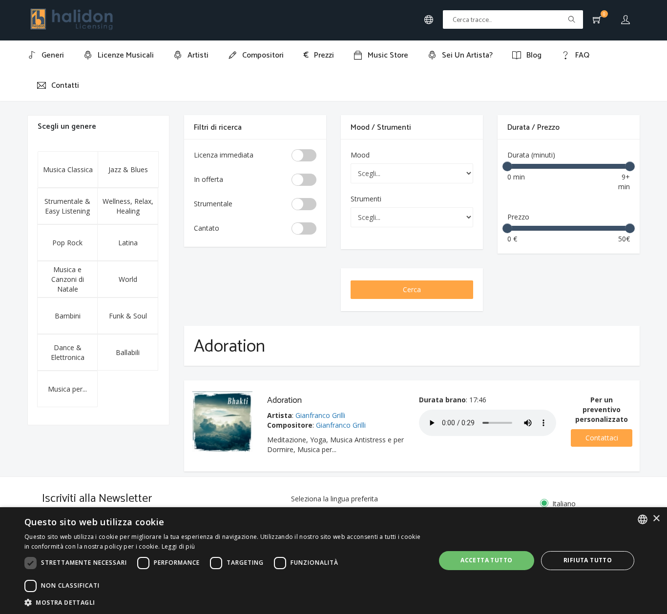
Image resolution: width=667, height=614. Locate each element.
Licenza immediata (223, 154)
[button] (223, 602)
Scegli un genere (67, 126)
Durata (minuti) (531, 154)
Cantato (206, 228)
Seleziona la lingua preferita (334, 498)
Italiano (563, 503)
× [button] (656, 518)
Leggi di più (178, 546)
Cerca (412, 289)
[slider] (507, 166)
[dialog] (333, 560)
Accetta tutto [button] (486, 560)
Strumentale (213, 203)
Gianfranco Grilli (320, 415)
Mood (360, 154)
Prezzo (518, 216)
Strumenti (366, 198)
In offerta (208, 179)
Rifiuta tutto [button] (587, 560)
